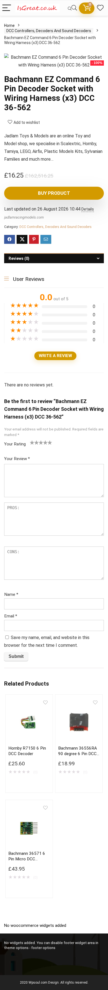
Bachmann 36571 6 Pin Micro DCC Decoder (26, 859)
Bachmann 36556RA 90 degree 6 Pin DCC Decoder (77, 754)
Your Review (17, 458)
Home (9, 25)
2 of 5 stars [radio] (34, 442)
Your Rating (15, 444)
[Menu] (6, 8)
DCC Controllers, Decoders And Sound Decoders (48, 31)
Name (11, 594)
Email (10, 616)
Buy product (54, 193)
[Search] (72, 8)
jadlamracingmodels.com (24, 217)
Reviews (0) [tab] (19, 258)
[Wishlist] (100, 8)
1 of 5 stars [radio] (32, 442)
